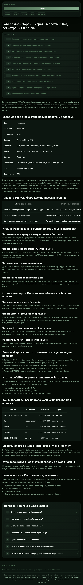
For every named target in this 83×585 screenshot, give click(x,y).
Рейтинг (15, 570)
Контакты (41, 14)
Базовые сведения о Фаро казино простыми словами (33, 39)
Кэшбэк (24, 14)
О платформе (32, 570)
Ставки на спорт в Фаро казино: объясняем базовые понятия (36, 57)
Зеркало (42, 8)
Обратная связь (57, 570)
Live (15, 14)
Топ (32, 14)
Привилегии (23, 570)
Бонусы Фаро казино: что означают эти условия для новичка (36, 63)
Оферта (40, 570)
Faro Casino (10, 4)
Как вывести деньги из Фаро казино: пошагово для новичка (36, 75)
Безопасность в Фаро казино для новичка (29, 94)
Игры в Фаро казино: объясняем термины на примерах (34, 51)
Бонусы (8, 570)
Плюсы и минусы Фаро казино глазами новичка (31, 45)
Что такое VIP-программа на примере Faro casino (32, 69)
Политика (48, 570)
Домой (7, 14)
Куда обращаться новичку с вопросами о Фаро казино (34, 88)
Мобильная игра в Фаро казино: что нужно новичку (32, 82)
